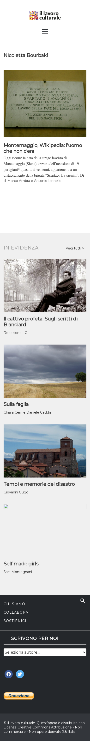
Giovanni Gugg (16, 492)
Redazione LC (15, 333)
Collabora (16, 612)
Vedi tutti (74, 248)
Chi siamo (14, 604)
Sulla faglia (16, 404)
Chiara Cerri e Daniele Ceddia (28, 412)
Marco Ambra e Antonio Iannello (34, 181)
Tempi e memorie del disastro (39, 484)
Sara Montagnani (18, 572)
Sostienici (15, 621)
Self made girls (21, 564)
